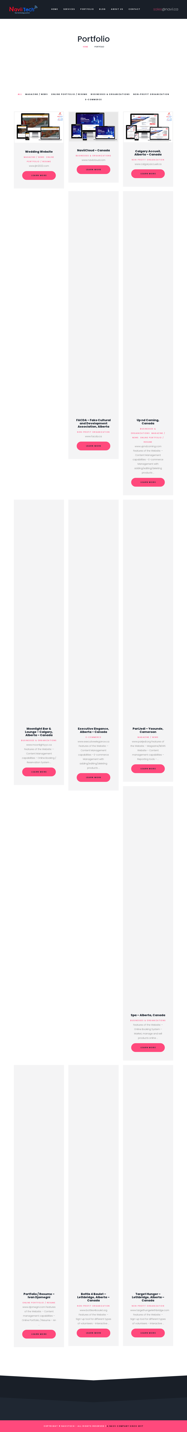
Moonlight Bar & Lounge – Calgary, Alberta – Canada (39, 732)
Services (69, 9)
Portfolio (87, 9)
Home (54, 9)
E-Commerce (93, 99)
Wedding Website (39, 152)
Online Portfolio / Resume (69, 94)
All (20, 94)
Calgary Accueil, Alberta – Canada (148, 152)
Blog (102, 9)
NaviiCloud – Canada (93, 150)
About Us (117, 9)
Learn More (39, 175)
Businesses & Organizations (110, 94)
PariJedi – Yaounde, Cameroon (148, 730)
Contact (134, 9)
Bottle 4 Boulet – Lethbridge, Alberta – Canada (93, 1297)
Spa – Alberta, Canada (148, 1015)
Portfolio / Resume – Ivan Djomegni (39, 1295)
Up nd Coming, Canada (148, 421)
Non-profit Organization (151, 94)
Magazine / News (36, 94)
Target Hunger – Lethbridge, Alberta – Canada (148, 1297)
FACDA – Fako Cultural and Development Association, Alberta (93, 423)
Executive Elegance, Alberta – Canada (93, 730)
